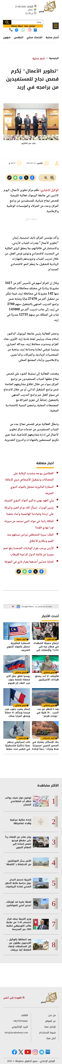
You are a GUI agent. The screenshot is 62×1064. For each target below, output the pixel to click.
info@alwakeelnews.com (16, 1032)
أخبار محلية (52, 37)
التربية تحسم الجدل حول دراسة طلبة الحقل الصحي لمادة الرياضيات (18, 883)
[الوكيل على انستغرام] (35, 1052)
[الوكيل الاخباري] (49, 998)
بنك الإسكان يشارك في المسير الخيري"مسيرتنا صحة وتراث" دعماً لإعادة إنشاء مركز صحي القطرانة (45, 745)
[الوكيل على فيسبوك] (14, 1052)
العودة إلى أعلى (12, 997)
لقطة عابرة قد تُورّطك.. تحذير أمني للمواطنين (18, 903)
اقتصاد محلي (34, 37)
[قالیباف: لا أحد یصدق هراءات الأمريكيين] (45, 664)
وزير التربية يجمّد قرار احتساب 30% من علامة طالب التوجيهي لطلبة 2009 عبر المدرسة (18, 924)
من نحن (52, 1015)
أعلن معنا (51, 1038)
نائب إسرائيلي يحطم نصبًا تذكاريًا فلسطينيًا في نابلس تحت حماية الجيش (17, 745)
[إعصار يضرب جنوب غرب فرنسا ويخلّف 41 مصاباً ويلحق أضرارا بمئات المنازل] (16, 697)
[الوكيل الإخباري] (48, 8)
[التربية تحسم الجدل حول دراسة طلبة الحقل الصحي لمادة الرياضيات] (41, 883)
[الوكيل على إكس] (20, 1051)
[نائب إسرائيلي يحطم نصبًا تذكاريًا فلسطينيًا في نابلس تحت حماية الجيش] (16, 730)
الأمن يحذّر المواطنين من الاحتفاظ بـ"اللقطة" (18, 862)
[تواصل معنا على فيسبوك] (16, 30)
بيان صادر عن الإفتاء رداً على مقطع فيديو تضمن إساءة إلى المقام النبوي (18, 842)
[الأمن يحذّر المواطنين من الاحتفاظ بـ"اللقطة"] (41, 862)
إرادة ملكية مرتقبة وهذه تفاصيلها (20, 821)
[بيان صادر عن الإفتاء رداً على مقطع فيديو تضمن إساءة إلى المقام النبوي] (41, 842)
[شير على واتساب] (15, 177)
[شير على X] (26, 177)
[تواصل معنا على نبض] (35, 29)
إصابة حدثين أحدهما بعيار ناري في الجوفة (29, 562)
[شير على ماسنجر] (20, 177)
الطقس (18, 37)
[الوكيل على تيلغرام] (41, 1052)
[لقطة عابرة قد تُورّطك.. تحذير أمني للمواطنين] (41, 903)
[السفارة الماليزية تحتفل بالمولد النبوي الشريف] (16, 631)
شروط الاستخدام (47, 1032)
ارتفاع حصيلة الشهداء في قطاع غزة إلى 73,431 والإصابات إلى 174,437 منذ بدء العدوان (46, 646)
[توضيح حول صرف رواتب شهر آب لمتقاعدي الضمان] (41, 801)
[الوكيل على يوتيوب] (27, 1051)
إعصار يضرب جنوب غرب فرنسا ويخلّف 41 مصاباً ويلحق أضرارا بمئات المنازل (17, 712)
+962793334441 (20, 1021)
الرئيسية (54, 58)
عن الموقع (50, 1021)
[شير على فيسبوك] (32, 177)
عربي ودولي (49, 672)
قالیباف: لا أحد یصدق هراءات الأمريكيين (47, 678)
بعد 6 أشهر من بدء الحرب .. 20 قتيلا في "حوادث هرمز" (48, 712)
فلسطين (51, 639)
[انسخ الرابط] (9, 177)
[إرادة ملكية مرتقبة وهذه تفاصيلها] (41, 821)
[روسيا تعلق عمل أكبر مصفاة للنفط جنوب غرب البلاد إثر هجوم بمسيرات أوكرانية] (16, 664)
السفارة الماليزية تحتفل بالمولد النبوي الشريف (18, 646)
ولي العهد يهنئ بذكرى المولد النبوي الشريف (29, 500)
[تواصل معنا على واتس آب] (23, 30)
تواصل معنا (50, 1027)
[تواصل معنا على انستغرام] (29, 29)
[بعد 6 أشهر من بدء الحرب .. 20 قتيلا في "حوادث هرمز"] (45, 697)
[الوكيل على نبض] (47, 1051)
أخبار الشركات (49, 738)
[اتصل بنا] (10, 29)
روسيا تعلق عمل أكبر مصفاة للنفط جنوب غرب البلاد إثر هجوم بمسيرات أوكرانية (18, 679)
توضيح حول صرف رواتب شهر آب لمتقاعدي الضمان (18, 801)
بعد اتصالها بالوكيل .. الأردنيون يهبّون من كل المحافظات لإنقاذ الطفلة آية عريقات (19, 945)
